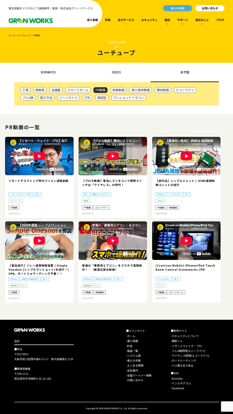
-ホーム (130, 336)
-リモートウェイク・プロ (186, 346)
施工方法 (46, 97)
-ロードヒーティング (183, 360)
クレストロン (163, 278)
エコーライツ (185, 90)
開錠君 (40, 90)
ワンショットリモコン (128, 97)
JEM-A (160, 200)
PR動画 (100, 90)
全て (37, 194)
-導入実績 (132, 341)
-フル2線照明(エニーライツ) (188, 351)
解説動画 (163, 90)
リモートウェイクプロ (20, 194)
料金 (108, 20)
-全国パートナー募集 (139, 375)
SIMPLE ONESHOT (30, 278)
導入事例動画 (141, 90)
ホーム (12, 35)
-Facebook (177, 388)
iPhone (160, 194)
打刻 (87, 97)
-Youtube (177, 378)
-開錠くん (177, 341)
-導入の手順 (133, 360)
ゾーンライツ (68, 97)
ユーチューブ (24, 35)
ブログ (220, 20)
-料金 (129, 346)
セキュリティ (149, 20)
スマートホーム (78, 90)
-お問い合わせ (134, 380)
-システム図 (133, 355)
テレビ (160, 285)
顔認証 (101, 97)
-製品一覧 (132, 351)
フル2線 (27, 97)
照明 (86, 200)
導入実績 (92, 20)
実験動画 (118, 90)
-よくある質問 (134, 365)
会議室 (56, 90)
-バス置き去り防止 (182, 365)
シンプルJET (174, 194)
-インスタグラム (181, 383)
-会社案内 (132, 370)
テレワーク (15, 200)
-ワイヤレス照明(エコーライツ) (190, 355)
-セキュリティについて (185, 336)
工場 (25, 90)
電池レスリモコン (101, 194)
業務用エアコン (17, 285)
